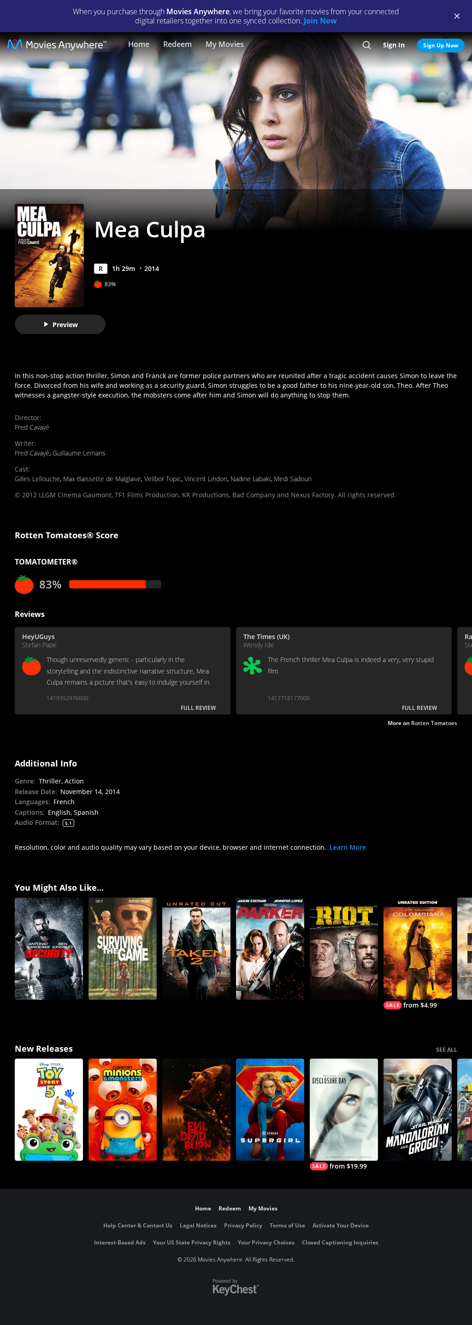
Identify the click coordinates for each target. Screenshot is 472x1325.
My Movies (225, 44)
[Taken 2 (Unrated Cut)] (196, 949)
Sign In (394, 44)
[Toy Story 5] (49, 1110)
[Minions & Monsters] (122, 1110)
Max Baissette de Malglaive (102, 478)
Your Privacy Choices (266, 1242)
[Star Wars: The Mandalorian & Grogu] (418, 1110)
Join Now (320, 21)
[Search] (366, 45)
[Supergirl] (270, 1110)
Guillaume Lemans (79, 453)
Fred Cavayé (32, 427)
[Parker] (270, 949)
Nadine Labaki (250, 478)
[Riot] (344, 949)
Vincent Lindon (205, 478)
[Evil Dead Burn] (196, 1110)
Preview (65, 324)
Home (138, 44)
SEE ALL (446, 1050)
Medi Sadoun (293, 478)
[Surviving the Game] (122, 949)
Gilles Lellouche (37, 478)
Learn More (348, 847)
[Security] (49, 949)
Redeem (177, 44)
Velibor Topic (162, 478)
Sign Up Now (440, 45)
